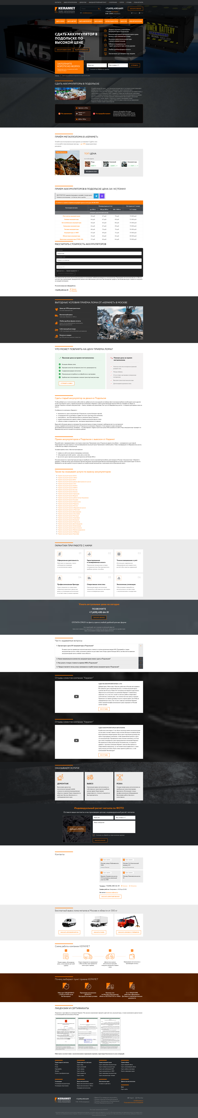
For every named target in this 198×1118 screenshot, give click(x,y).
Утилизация (58, 1081)
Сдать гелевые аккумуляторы (107, 1067)
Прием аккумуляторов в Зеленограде (69, 526)
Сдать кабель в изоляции (128, 1069)
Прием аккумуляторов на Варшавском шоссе (72, 508)
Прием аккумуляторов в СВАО (67, 478)
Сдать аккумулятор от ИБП (106, 1071)
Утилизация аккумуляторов (62, 1084)
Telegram (135, 13)
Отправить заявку (67, 383)
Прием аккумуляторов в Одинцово (68, 494)
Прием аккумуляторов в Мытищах (68, 516)
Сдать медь (80, 1065)
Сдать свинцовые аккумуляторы (107, 1065)
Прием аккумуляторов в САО (67, 484)
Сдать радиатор (81, 1073)
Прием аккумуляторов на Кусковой (69, 514)
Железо (57, 1071)
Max (142, 13)
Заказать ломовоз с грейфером (128, 932)
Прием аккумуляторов (105, 1062)
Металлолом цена (104, 1081)
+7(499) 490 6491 (114, 8)
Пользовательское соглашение (133, 1103)
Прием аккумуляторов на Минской (69, 510)
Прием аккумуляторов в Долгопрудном (70, 524)
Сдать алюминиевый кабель (128, 1067)
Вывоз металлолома (83, 1081)
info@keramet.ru (87, 13)
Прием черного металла (62, 1062)
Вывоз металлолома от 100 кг (85, 1086)
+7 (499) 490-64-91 (99, 612)
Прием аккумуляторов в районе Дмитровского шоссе (74, 482)
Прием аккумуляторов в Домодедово (69, 512)
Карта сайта (124, 1089)
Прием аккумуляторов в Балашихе (68, 520)
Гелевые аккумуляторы (71, 219)
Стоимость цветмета (104, 1084)
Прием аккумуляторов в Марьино (68, 504)
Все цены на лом (91, 171)
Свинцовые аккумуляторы (71, 226)
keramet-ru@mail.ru (112, 893)
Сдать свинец (80, 1069)
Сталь (56, 1067)
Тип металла (59, 250)
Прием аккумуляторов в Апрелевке (69, 518)
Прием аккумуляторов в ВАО (67, 480)
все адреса (114, 12)
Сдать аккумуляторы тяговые (107, 1075)
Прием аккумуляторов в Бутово (67, 490)
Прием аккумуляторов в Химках (68, 492)
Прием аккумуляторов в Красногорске (70, 528)
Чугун (56, 1065)
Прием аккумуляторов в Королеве (68, 534)
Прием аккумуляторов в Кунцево (68, 500)
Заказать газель (99, 932)
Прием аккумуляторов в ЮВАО (67, 488)
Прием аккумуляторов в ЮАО (67, 476)
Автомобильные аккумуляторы (71, 223)
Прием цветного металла (84, 1062)
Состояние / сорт (60, 257)
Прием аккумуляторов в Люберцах (68, 532)
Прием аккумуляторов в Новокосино (69, 502)
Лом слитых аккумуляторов (71, 216)
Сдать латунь (80, 1071)
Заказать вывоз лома (64, 50)
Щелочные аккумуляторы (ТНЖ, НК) (71, 239)
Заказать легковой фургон (69, 932)
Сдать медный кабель (127, 1065)
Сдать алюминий (81, 1067)
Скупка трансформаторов (62, 1073)
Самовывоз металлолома (83, 1088)
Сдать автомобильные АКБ (106, 1069)
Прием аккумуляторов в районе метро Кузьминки (73, 498)
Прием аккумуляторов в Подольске (69, 522)
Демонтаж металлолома (128, 1081)
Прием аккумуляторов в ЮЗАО (67, 486)
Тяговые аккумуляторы (71, 229)
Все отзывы (104, 709)
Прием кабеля (125, 1062)
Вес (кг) (58, 264)
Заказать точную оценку (66, 273)
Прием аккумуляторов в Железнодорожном (71, 530)
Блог (122, 1087)
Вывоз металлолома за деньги (85, 1084)
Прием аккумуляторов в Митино (68, 506)
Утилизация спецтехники (62, 1086)
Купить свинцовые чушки (128, 1071)
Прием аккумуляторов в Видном (68, 496)
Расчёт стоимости (81, 50)
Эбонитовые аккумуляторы (71, 236)
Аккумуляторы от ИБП (71, 233)
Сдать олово (80, 1075)
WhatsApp (134, 886)
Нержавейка (58, 1069)
